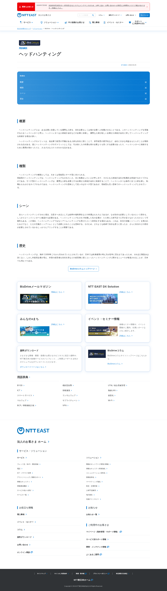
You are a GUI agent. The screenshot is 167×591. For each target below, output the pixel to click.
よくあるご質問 (92, 554)
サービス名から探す (24, 490)
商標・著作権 (80, 573)
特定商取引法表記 (121, 573)
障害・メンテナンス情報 (96, 547)
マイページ (144, 15)
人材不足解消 (91, 490)
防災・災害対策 (91, 486)
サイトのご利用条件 (60, 573)
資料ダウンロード (114, 15)
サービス (20, 458)
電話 (18, 468)
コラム (100, 15)
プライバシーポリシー (100, 573)
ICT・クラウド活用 (24, 473)
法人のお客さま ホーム (31, 441)
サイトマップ (41, 573)
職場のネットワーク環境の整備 (97, 464)
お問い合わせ (130, 15)
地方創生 (89, 495)
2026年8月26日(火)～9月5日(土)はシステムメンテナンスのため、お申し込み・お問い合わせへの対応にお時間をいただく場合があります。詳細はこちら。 (97, 7)
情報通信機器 (22, 486)
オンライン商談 (23, 552)
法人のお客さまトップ (24, 28)
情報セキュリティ (23, 482)
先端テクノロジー (92, 499)
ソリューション (37, 28)
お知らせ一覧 (91, 514)
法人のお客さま (44, 15)
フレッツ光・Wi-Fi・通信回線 (27, 464)
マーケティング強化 (93, 482)
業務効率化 (90, 477)
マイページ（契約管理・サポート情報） (102, 532)
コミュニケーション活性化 (95, 473)
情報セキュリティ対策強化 (95, 468)
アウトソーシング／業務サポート (29, 477)
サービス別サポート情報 (96, 539)
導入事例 (20, 514)
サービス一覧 (22, 495)
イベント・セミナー (25, 522)
